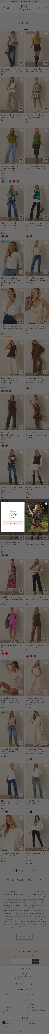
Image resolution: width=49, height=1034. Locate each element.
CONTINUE (12, 524)
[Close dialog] (46, 504)
